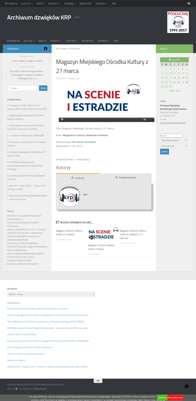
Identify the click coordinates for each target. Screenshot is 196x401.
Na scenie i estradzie (68, 48)
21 (187, 77)
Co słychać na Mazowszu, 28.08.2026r (27, 135)
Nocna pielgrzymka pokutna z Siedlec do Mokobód (29, 347)
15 (162, 77)
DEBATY (40, 3)
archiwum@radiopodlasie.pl (173, 122)
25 (174, 82)
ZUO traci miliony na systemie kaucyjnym (25, 353)
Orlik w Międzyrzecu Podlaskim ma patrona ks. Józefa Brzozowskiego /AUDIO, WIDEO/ (46, 321)
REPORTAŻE (86, 3)
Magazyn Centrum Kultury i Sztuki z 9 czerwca (69, 232)
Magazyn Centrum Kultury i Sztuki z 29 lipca (101, 247)
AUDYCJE (26, 3)
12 (178, 73)
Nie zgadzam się (175, 397)
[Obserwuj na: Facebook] (45, 48)
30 (166, 86)
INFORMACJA (11, 3)
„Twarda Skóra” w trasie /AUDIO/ (21, 334)
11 (174, 73)
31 (170, 86)
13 (183, 73)
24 (170, 82)
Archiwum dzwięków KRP (39, 17)
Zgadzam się (163, 397)
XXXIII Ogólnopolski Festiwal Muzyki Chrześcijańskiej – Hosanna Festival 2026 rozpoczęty (47, 328)
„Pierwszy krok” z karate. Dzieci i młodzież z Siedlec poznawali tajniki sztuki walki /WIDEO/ (47, 366)
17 (170, 77)
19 (178, 77)
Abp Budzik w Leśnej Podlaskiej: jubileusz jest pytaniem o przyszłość (38, 308)
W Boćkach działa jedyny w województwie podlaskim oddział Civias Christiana (25, 165)
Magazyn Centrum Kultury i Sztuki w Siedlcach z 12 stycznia (133, 234)
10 (170, 73)
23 (166, 82)
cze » (177, 90)
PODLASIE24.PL (13, 302)
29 (162, 86)
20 (183, 77)
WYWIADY (101, 3)
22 (162, 82)
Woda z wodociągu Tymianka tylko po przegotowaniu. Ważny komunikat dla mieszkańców (47, 315)
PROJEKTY (53, 3)
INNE (114, 3)
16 (166, 77)
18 (174, 77)
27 (183, 82)
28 (187, 82)
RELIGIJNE (68, 3)
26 (178, 82)
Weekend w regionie (16, 360)
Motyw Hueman (40, 388)
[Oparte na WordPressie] (16, 389)
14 (187, 73)
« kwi (171, 90)
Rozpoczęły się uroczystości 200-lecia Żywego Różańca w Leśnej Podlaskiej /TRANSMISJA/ (48, 341)
